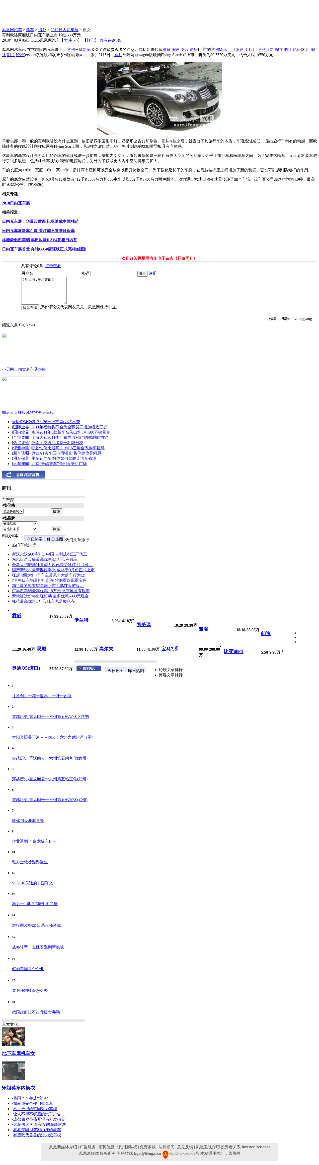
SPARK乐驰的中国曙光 (32, 883)
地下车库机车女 (18, 1053)
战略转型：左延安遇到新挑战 (38, 947)
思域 (41, 648)
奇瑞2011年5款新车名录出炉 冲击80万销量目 (70, 432)
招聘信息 (106, 1147)
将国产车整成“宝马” (31, 1098)
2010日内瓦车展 (65, 30)
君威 (16, 615)
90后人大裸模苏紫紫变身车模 (28, 412)
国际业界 (21, 427)
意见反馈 (185, 1147)
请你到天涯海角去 (28, 820)
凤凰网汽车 (12, 30)
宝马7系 (169, 648)
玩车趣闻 (21, 464)
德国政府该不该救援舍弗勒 (36, 1012)
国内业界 (21, 432)
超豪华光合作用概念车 (33, 1103)
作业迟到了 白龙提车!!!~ (33, 841)
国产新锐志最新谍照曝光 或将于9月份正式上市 (53, 570)
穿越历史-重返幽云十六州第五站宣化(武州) (49, 779)
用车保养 (21, 458)
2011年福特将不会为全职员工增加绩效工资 (69, 427)
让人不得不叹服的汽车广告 (37, 1114)
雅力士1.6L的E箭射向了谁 (35, 904)
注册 (153, 273)
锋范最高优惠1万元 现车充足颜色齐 (43, 601)
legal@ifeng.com (147, 1153)
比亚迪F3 (233, 651)
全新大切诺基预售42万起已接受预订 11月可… (52, 565)
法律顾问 (166, 1147)
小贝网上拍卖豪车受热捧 (24, 369)
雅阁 (203, 629)
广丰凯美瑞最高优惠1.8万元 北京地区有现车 (51, 591)
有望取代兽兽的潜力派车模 (37, 1135)
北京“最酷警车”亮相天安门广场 (59, 464)
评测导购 (21, 448)
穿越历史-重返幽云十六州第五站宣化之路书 (50, 716)
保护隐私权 (127, 1147)
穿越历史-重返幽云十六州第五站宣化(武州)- (50, 758)
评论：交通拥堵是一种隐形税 (57, 443)
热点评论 (21, 443)
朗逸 (266, 633)
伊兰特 (81, 620)
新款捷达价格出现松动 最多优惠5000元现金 (50, 596)
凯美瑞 (144, 624)
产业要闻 (21, 437)
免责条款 (148, 1147)
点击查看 (53, 266)
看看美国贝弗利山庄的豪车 (37, 1130)
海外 (42, 30)
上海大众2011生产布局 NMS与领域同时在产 (70, 437)
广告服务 (88, 1147)
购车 (30, 30)
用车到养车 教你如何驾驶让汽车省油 (63, 458)
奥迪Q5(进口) (26, 668)
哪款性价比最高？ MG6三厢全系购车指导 (68, 448)
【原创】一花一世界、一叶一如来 (42, 696)
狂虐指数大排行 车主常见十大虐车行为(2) (48, 575)
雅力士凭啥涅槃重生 (30, 862)
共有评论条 (111, 40)
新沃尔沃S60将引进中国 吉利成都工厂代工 (49, 554)
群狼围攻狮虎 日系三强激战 (36, 925)
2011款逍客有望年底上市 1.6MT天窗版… (48, 585)
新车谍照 (21, 453)
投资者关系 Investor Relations (245, 1147)
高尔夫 (106, 648)
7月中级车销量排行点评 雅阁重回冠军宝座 (49, 580)
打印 (91, 40)
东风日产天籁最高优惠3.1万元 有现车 (45, 559)
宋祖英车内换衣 (18, 1087)
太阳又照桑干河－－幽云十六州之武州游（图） (54, 737)
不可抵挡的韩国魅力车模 (35, 1109)
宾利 (71, 49)
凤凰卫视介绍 (208, 1147)
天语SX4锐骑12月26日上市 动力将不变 (46, 422)
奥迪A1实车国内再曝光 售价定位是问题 (66, 453)
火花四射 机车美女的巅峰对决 (39, 1124)
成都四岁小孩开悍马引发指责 (39, 1119)
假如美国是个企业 (28, 969)
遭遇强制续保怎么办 (30, 990)
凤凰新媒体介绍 (63, 1147)
